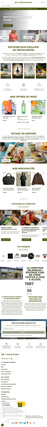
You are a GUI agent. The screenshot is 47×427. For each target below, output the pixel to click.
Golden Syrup (31, 157)
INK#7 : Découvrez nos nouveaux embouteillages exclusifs (23, 8)
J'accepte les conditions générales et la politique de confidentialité (18, 335)
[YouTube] (4, 358)
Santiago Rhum (41, 74)
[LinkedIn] (11, 358)
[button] (2, 425)
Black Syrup (7, 157)
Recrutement (4, 369)
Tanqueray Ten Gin (29, 74)
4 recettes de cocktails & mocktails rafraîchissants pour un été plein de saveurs (30, 230)
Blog (2, 366)
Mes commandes (5, 379)
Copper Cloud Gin (5, 73)
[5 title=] (22, 119)
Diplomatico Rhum (18, 74)
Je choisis (7, 421)
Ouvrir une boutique (6, 371)
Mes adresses (4, 381)
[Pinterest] (7, 358)
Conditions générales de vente (8, 398)
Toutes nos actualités (23, 206)
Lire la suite (5, 239)
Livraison (3, 401)
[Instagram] (9, 358)
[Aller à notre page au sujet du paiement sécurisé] (23, 422)
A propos (3, 364)
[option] (23, 20)
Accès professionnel (6, 373)
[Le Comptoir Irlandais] (23, 2)
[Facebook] (2, 358)
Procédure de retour (6, 388)
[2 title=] (19, 119)
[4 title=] (21, 119)
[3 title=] (20, 119)
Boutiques (3, 394)
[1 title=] (18, 119)
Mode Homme (4, 34)
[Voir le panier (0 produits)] (44, 2)
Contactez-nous (5, 396)
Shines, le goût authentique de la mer (9, 228)
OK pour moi (19, 421)
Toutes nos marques (23, 249)
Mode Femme (27, 34)
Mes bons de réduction (6, 386)
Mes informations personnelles (8, 384)
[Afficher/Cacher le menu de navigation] (2, 2)
